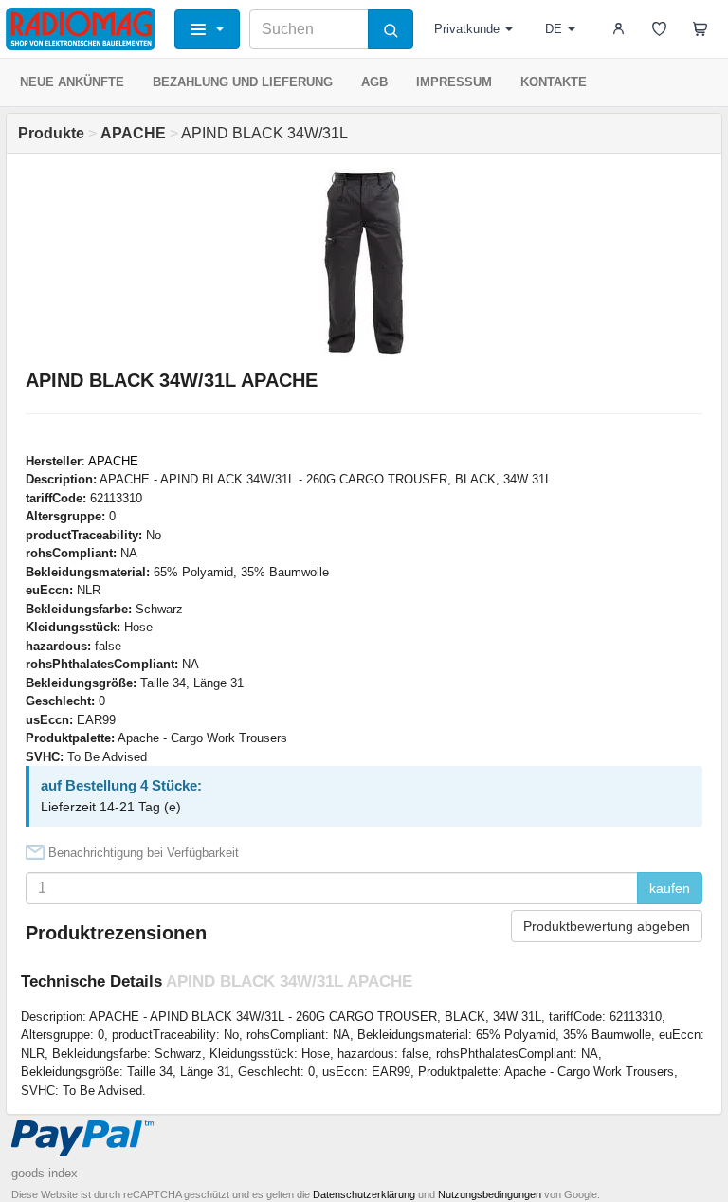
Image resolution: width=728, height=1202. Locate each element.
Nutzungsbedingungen (489, 1194)
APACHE (113, 461)
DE (553, 29)
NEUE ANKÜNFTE (72, 82)
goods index (44, 1173)
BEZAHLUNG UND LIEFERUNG (243, 82)
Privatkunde (467, 29)
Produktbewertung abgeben (606, 926)
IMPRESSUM (454, 82)
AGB (374, 82)
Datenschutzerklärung (364, 1194)
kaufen (669, 888)
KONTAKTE (553, 82)
